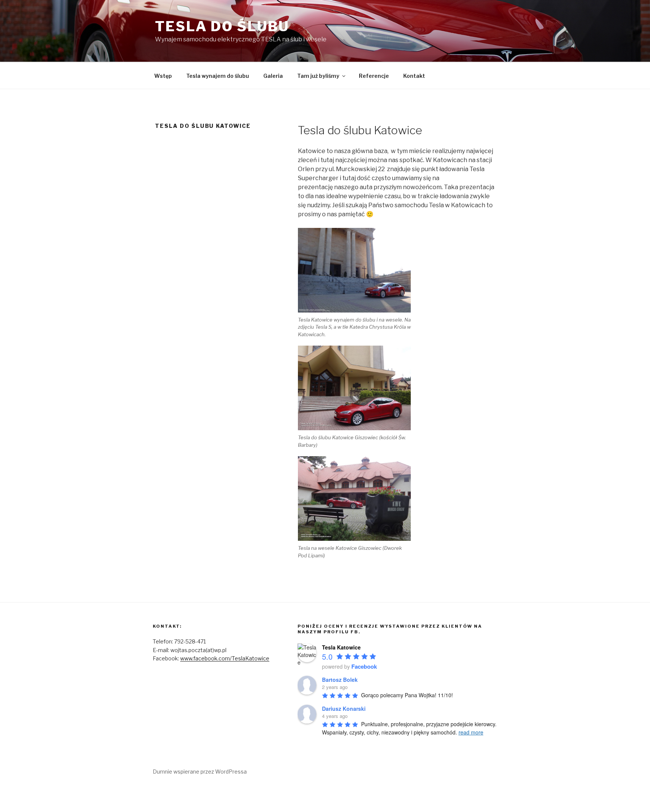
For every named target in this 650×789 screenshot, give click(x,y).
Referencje (374, 76)
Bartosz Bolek (340, 679)
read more (471, 732)
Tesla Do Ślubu (222, 26)
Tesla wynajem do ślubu (217, 76)
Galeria (273, 76)
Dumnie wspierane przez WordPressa (200, 771)
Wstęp (163, 76)
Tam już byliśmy (318, 76)
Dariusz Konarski (344, 708)
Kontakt (414, 76)
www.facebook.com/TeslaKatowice (224, 658)
